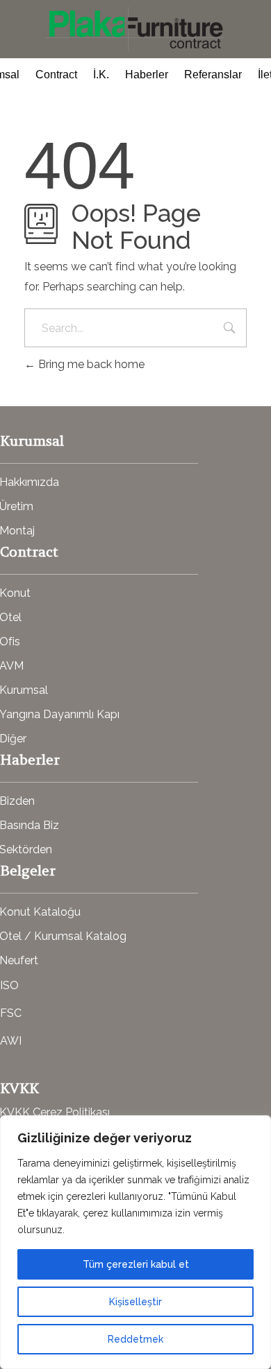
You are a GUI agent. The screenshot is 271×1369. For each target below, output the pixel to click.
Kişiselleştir (135, 1301)
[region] (135, 1242)
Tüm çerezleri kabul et (136, 1264)
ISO (9, 985)
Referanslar (213, 74)
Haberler (146, 74)
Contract (56, 74)
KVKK (19, 1088)
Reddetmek (135, 1339)
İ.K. (101, 74)
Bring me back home (90, 364)
